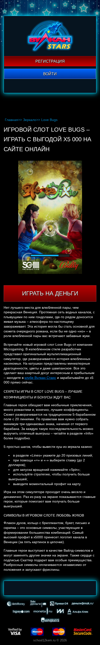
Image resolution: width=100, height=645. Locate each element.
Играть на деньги (50, 293)
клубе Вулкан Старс (40, 378)
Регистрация (50, 61)
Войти (50, 74)
